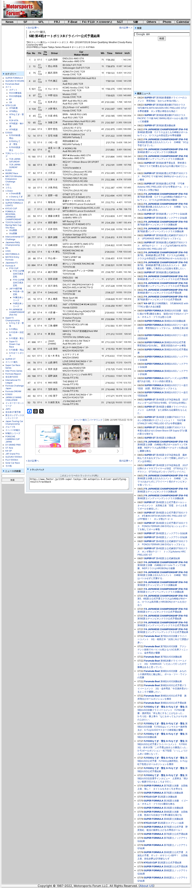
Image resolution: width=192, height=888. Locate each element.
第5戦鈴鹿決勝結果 (166, 125)
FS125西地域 (15, 96)
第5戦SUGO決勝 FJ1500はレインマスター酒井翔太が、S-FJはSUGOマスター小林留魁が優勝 (162, 726)
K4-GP (8, 450)
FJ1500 (8, 132)
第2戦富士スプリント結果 (171, 822)
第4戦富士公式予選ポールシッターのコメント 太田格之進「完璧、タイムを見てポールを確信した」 (162, 505)
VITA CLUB (10, 105)
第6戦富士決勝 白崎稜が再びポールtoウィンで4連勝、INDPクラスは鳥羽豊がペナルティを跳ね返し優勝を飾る (162, 447)
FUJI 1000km (11, 459)
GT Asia (9, 447)
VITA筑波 (13, 129)
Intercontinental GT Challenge (14, 238)
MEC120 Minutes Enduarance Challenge (13, 179)
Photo (167, 22)
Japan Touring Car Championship (14, 422)
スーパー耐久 (11, 362)
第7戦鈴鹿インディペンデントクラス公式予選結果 (162, 285)
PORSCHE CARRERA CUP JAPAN (12, 439)
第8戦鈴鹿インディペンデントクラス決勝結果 (160, 158)
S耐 (135, 22)
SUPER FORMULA (14, 78)
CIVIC (8, 251)
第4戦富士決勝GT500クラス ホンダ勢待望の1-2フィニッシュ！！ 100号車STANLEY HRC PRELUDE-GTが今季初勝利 (162, 420)
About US (146, 886)
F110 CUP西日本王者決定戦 (18, 282)
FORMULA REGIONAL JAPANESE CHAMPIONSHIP (13, 215)
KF (10, 99)
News (10, 22)
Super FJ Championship (12, 319)
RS (6, 248)
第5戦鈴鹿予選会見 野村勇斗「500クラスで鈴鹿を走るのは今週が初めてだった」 (162, 166)
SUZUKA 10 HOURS (14, 81)
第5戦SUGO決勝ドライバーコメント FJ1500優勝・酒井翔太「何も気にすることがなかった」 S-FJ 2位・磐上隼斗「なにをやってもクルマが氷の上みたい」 (162, 713)
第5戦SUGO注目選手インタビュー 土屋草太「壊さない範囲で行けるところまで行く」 (162, 778)
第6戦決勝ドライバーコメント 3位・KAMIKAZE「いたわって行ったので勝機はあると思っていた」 (162, 663)
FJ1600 (8, 394)
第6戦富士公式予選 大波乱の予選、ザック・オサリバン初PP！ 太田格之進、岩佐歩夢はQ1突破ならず (162, 855)
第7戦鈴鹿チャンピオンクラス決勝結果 (157, 224)
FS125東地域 (15, 93)
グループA (10, 427)
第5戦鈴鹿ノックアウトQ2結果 (171, 213)
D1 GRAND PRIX (13, 444)
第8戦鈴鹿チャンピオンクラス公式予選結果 (159, 292)
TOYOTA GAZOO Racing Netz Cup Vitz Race (13, 225)
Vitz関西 (13, 230)
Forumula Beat (12, 84)
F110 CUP (13, 268)
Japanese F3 (11, 262)
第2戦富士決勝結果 (167, 796)
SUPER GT (10, 359)
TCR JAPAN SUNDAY (14, 166)
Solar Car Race (12, 462)
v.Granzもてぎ (16, 196)
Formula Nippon (13, 374)
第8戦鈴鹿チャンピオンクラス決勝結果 (157, 152)
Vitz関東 (13, 233)
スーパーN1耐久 (12, 430)
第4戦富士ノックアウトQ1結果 (171, 537)
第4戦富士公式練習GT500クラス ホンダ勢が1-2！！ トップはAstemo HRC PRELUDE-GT (162, 551)
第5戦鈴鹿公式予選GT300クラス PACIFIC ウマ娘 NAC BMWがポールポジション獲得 (162, 176)
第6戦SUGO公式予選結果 (173, 702)
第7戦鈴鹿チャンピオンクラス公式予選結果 (159, 299)
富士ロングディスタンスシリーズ (14, 416)
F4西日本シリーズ (18, 305)
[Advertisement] (114, 9)
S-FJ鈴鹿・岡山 (16, 349)
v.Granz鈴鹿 (15, 193)
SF (25, 22)
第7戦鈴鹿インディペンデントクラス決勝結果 (160, 231)
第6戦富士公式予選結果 (176, 866)
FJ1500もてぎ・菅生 (14, 142)
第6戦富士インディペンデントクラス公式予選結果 (162, 625)
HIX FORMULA (12, 254)
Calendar (182, 22)
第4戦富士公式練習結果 (168, 558)
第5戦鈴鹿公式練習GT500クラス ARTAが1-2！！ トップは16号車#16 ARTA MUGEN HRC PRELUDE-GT (162, 245)
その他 (8, 466)
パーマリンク (96, 419)
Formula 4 (10, 265)
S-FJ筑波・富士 (16, 338)
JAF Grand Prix (12, 453)
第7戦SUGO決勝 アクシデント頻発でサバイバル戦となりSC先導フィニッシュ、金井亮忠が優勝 (162, 649)
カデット (13, 89)
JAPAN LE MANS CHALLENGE (13, 398)
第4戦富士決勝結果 (166, 437)
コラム (8, 187)
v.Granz (9, 190)
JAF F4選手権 (15, 288)
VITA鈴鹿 (13, 108)
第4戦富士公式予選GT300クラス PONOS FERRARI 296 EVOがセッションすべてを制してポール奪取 (162, 526)
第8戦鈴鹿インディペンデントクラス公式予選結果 (162, 279)
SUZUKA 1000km (13, 456)
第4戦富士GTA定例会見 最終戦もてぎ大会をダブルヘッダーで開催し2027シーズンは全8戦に (162, 458)
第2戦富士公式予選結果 (170, 862)
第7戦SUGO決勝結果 (171, 656)
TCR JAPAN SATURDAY (14, 160)
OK (10, 102)
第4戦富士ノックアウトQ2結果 (172, 533)
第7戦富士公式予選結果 (176, 833)
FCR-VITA (13, 120)
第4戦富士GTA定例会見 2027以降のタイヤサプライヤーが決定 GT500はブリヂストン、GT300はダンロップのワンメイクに (162, 468)
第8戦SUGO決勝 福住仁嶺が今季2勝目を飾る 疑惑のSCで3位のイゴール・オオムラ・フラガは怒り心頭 (162, 313)
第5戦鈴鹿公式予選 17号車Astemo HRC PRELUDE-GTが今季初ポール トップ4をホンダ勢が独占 (162, 186)
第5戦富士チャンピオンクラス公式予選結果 (159, 618)
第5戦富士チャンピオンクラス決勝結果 (157, 585)
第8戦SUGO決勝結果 (175, 320)
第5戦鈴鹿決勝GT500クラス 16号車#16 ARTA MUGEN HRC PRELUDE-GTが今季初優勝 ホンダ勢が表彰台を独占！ (162, 108)
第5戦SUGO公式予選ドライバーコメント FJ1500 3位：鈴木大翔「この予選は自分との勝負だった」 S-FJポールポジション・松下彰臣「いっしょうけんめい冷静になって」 (164, 747)
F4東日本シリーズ (18, 299)
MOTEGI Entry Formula (12, 258)
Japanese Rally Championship (12, 243)
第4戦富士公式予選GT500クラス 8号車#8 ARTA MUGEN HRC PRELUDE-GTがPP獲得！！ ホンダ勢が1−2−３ (162, 515)
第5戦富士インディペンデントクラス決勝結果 (160, 591)
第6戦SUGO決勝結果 (171, 681)
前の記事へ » (125, 27)
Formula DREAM (13, 391)
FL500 (8, 170)
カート (8, 87)
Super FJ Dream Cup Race (14, 344)
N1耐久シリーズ (12, 433)
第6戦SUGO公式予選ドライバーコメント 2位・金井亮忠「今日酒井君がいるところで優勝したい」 (162, 688)
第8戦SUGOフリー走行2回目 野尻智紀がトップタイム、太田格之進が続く (162, 328)
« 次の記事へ (32, 27)
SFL (41, 22)
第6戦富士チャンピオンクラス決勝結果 (157, 491)
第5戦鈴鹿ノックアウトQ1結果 (171, 217)
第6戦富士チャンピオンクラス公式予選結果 (159, 611)
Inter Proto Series (13, 370)
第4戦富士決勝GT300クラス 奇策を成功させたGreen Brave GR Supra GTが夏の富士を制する (162, 430)
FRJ (57, 22)
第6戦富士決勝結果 (173, 818)
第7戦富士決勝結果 (173, 792)
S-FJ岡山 (13, 329)
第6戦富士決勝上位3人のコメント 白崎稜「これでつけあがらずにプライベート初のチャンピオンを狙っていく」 (162, 481)
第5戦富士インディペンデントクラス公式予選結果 (162, 632)
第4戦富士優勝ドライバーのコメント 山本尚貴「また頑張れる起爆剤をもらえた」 (162, 409)
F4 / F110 (88, 22)
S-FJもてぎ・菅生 (175, 706)
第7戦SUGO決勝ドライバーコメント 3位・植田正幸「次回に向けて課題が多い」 (162, 639)
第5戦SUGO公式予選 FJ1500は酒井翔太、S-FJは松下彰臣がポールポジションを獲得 (162, 761)
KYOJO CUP (11, 208)
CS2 (7, 184)
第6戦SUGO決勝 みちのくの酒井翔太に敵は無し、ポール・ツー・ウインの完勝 (162, 674)
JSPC (8, 409)
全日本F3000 (11, 377)
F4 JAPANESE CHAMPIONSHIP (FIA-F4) (17, 312)
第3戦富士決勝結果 (173, 807)
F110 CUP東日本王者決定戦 (18, 274)
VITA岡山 (13, 111)
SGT (120, 22)
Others (151, 22)
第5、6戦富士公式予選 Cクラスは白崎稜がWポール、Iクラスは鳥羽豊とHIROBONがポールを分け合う (162, 601)
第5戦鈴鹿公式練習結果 (168, 272)
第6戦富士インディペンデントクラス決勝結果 (160, 498)
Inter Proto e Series (14, 199)
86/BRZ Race (11, 173)
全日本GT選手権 (13, 412)
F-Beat (72, 22)
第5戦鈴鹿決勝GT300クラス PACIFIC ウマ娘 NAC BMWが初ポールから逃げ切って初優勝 (162, 118)
